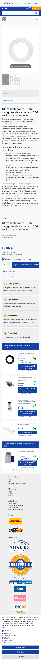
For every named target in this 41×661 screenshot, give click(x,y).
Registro (11, 493)
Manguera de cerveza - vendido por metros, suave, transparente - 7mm (27, 424)
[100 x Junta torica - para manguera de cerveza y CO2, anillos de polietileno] (7, 80)
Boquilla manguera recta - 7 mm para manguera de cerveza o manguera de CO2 (27, 402)
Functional (8, 640)
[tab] (20, 93)
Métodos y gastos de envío (17, 483)
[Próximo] (37, 50)
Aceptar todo (20, 647)
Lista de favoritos (9, 271)
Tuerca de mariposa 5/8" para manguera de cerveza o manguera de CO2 (26, 379)
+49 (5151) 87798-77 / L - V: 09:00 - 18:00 (21, 3)
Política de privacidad (15, 506)
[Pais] (26, 8)
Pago (10, 479)
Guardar (21, 657)
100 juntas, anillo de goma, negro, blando (26, 354)
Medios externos (10, 635)
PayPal (7, 638)
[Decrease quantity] (8, 266)
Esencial (8, 631)
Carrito (10, 495)
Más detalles (8, 100)
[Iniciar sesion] (2, 8)
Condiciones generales (15, 509)
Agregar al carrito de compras (25, 265)
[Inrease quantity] (8, 263)
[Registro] (6, 8)
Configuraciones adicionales (11, 643)
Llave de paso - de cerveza (26, 451)
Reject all (20, 652)
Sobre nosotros (13, 507)
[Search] (36, 13)
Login (10, 492)
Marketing (8, 633)
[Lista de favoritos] (30, 8)
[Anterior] (3, 50)
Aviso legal (12, 504)
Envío (13, 277)
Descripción (7, 93)
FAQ (9, 481)
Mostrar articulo (27, 432)
